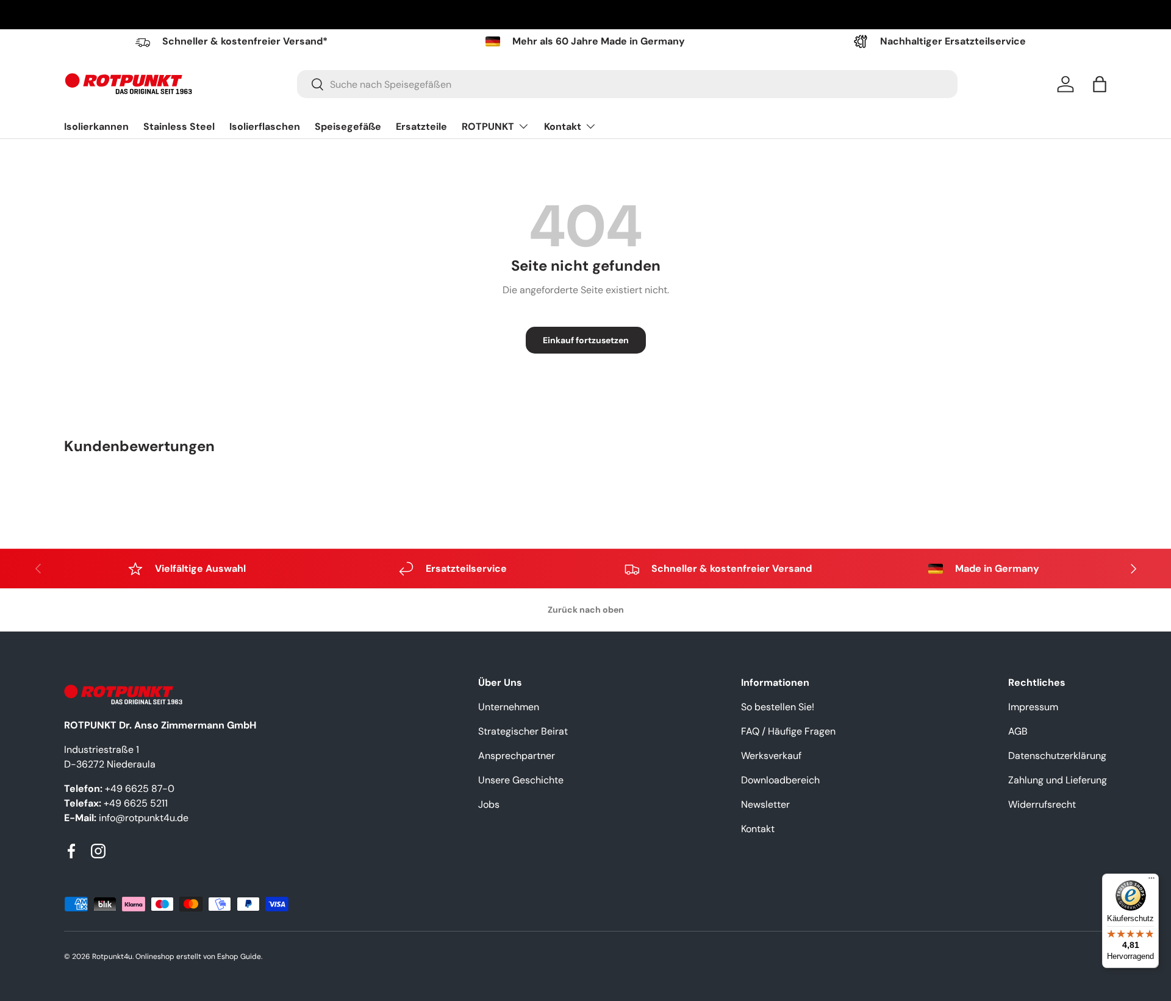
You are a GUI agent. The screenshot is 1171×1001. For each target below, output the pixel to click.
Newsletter (765, 804)
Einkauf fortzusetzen (586, 340)
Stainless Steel (179, 126)
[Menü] (1151, 881)
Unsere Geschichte (521, 780)
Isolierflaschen (264, 126)
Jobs (489, 804)
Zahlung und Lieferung (1057, 780)
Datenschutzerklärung (1057, 755)
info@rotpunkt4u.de (143, 817)
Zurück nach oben (586, 609)
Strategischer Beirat (523, 731)
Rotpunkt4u (112, 956)
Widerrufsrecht (1042, 804)
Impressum (1033, 706)
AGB (1018, 731)
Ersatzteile (421, 126)
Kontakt (562, 126)
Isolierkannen (96, 126)
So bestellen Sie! (777, 706)
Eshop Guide (239, 956)
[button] (1099, 84)
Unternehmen (508, 706)
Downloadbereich (780, 780)
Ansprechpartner (516, 755)
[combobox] (627, 84)
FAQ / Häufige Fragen (788, 731)
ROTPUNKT (488, 126)
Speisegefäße (348, 126)
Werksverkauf (771, 755)
